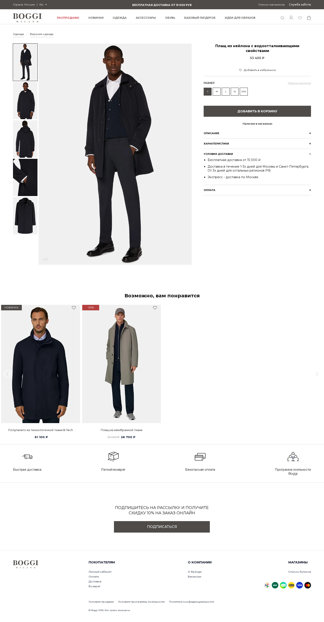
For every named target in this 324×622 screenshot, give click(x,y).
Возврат (94, 586)
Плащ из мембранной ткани (121, 430)
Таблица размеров (299, 83)
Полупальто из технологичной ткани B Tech (40, 430)
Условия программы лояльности (141, 601)
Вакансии (194, 576)
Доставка (95, 581)
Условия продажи (101, 601)
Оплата (94, 576)
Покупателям (102, 562)
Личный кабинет (100, 571)
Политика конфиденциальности (191, 601)
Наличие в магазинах (257, 123)
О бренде (195, 571)
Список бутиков (299, 571)
